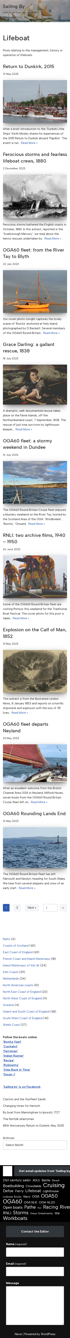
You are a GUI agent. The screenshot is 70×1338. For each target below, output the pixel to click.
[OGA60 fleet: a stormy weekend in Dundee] (35, 482)
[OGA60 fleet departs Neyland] (35, 763)
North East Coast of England (22, 992)
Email (16, 1263)
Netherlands (11, 978)
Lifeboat (33, 1190)
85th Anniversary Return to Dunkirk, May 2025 (33, 1125)
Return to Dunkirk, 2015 (28, 66)
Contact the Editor (35, 1231)
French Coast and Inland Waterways (26, 959)
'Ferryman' (10, 1051)
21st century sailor (17, 1180)
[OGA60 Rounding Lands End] (35, 847)
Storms (20, 1212)
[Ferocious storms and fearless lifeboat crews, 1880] (35, 196)
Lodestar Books (12, 1196)
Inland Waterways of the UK (21, 965)
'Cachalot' (10, 1046)
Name (16, 1244)
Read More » (29, 143)
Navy (26, 1196)
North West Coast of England (22, 998)
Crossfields (33, 1186)
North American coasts (18, 985)
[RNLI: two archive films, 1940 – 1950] (35, 576)
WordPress (48, 1334)
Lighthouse (51, 1191)
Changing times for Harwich (21, 1106)
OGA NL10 (30, 1202)
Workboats (15, 1218)
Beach (56, 1180)
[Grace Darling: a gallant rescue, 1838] (35, 385)
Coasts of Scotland (16, 945)
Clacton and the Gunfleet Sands (24, 1099)
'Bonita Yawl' (12, 1042)
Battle (46, 1180)
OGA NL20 (47, 1202)
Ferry (19, 1191)
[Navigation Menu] (50, 11)
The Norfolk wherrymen (18, 1119)
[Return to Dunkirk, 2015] (35, 101)
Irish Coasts (10, 972)
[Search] (63, 11)
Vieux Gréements (41, 1213)
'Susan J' (9, 1074)
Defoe (8, 1191)
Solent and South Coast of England (26, 1011)
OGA (35, 1196)
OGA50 (49, 1196)
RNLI (7, 1213)
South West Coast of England (23, 1018)
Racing (50, 1207)
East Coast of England (18, 952)
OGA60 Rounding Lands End (34, 813)
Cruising (54, 1185)
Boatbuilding (13, 1186)
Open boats (13, 1207)
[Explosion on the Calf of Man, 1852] (35, 671)
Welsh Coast (11, 1025)
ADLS (36, 1180)
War (57, 1213)
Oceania (8, 1005)
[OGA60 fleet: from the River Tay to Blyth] (35, 291)
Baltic (6, 939)
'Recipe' (8, 1060)
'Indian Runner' (13, 1056)
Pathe (30, 1207)
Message (12, 1283)
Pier (39, 1208)
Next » (32, 907)
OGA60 (12, 1201)
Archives (8, 1138)
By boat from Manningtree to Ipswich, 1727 (31, 1112)
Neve (18, 1334)
